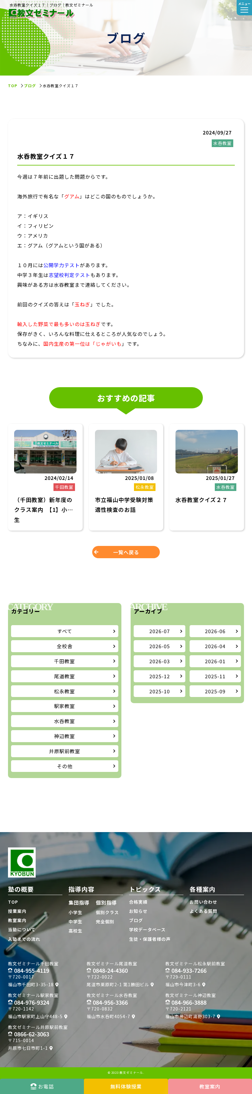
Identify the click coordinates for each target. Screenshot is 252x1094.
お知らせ (138, 911)
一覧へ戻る (126, 552)
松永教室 (64, 691)
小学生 (75, 912)
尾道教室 (64, 676)
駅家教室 (64, 706)
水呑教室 (64, 721)
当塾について (22, 929)
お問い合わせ (203, 902)
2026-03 (159, 661)
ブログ (30, 85)
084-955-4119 (31, 970)
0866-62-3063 (31, 1034)
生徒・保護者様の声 (150, 939)
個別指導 (106, 902)
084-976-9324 (31, 1002)
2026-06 (215, 631)
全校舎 (65, 646)
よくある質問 (203, 911)
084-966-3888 (189, 1002)
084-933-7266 (189, 970)
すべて (64, 631)
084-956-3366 (110, 1002)
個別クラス (107, 912)
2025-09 (215, 691)
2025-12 (159, 676)
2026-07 (159, 631)
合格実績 (138, 902)
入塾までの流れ (24, 939)
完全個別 (105, 921)
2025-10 (159, 691)
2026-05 (159, 646)
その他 (65, 766)
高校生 (75, 931)
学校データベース (147, 929)
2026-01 (215, 661)
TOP (13, 902)
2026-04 (215, 646)
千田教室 (64, 661)
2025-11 (215, 676)
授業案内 (17, 911)
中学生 (75, 921)
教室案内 (17, 920)
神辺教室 (64, 736)
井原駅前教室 (64, 751)
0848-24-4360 (110, 970)
